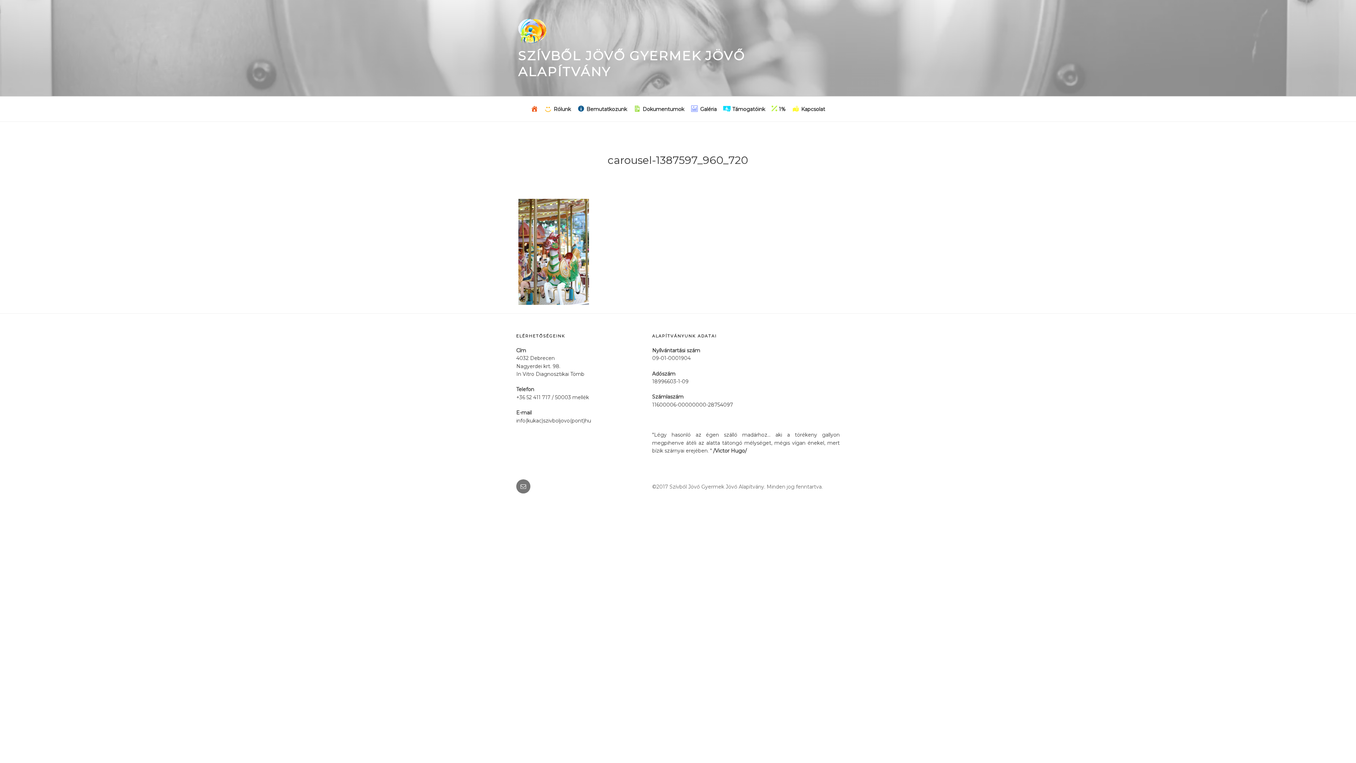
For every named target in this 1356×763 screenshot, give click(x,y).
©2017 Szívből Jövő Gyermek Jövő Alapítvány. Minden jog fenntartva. (737, 487)
